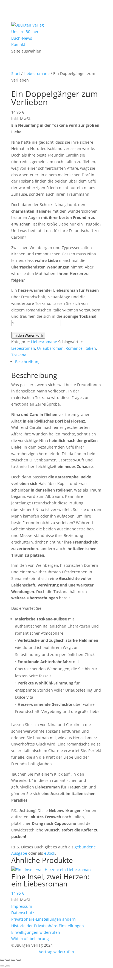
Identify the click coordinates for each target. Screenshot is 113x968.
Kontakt (18, 44)
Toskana (18, 354)
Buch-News (21, 38)
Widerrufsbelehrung (30, 938)
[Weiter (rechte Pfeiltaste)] (7, 966)
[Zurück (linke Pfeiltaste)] (2, 966)
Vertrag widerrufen (56, 951)
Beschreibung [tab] (28, 361)
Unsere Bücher (25, 31)
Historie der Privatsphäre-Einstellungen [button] (47, 925)
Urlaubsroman (50, 348)
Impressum (21, 906)
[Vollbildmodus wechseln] (7, 960)
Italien (90, 348)
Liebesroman (23, 348)
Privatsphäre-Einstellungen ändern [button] (43, 919)
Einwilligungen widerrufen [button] (35, 932)
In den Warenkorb (28, 335)
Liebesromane (37, 73)
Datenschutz (22, 912)
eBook (49, 853)
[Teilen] (13, 960)
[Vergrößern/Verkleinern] (2, 960)
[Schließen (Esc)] (18, 960)
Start (15, 73)
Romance (74, 348)
